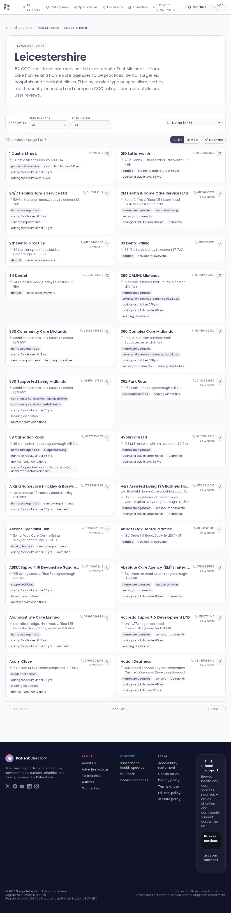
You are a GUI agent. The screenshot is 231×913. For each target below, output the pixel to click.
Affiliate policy (169, 799)
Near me (216, 140)
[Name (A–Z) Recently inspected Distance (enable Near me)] (194, 122)
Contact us (91, 788)
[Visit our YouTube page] (22, 786)
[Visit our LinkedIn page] (29, 786)
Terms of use (168, 786)
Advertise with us (95, 769)
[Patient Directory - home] (10, 7)
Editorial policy (169, 793)
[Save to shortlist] (107, 153)
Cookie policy (168, 774)
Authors (88, 782)
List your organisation (167, 7)
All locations (23, 27)
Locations (115, 7)
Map (194, 140)
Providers (140, 7)
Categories (59, 7)
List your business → (211, 860)
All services (33, 7)
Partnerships (91, 775)
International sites (134, 780)
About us (89, 763)
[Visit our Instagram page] (36, 786)
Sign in (220, 7)
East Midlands (48, 27)
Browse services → (211, 840)
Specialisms (88, 7)
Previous (19, 709)
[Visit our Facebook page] (15, 786)
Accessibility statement (167, 765)
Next (215, 709)
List (179, 140)
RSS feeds (127, 774)
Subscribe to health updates (132, 765)
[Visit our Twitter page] (7, 786)
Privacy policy (169, 780)
